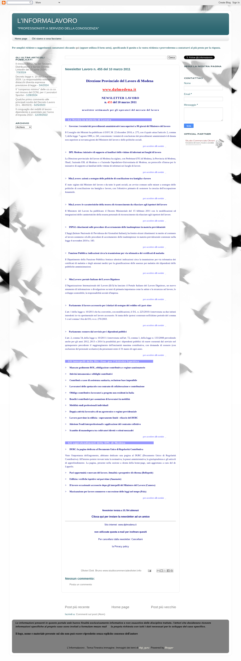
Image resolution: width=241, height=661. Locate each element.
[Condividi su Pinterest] (171, 570)
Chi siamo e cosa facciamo (46, 38)
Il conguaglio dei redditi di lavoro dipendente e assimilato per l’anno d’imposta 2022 (35, 112)
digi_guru (144, 647)
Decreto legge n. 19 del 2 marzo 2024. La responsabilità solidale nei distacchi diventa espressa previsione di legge (35, 81)
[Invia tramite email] (158, 570)
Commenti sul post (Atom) (90, 614)
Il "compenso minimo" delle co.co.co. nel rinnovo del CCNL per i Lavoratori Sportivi (36, 92)
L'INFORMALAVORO (47, 20)
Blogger (169, 647)
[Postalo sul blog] (161, 570)
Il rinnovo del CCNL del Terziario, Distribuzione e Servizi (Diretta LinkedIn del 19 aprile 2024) (34, 67)
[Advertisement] (120, 598)
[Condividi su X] (165, 570)
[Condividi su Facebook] (168, 570)
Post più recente (77, 607)
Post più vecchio (163, 607)
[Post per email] (149, 570)
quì (78, 47)
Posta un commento (81, 584)
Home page (21, 38)
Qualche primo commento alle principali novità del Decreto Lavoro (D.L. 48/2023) (35, 102)
